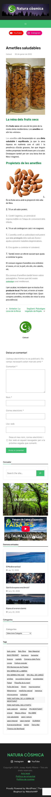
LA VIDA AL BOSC (25, 499)
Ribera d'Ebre (20, 713)
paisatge (23, 694)
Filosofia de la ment (22, 683)
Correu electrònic (15, 410)
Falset (9, 683)
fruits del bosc (13, 687)
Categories (11, 629)
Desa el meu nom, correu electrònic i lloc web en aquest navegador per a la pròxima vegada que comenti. (27, 440)
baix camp (11, 651)
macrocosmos (34, 687)
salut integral (12, 721)
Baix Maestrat (34, 651)
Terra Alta (35, 725)
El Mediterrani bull (13, 566)
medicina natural (25, 691)
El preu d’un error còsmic (16, 608)
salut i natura (26, 717)
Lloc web (10, 424)
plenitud (23, 709)
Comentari (11, 366)
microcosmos (12, 694)
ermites (10, 679)
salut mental (25, 721)
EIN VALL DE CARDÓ (35, 675)
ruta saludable (13, 717)
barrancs (24, 655)
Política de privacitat (25, 776)
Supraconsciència (14, 725)
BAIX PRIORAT (13, 655)
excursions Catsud (23, 679)
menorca (38, 691)
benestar (34, 655)
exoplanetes (38, 679)
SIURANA (36, 721)
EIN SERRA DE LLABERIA (17, 671)
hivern (23, 687)
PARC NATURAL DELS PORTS (19, 705)
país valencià (12, 709)
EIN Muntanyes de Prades (17, 667)
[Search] (40, 473)
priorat (9, 713)
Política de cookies (25, 779)
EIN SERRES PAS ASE (15, 675)
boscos (10, 659)
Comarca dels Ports (32, 659)
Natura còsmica (25, 754)
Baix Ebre (22, 651)
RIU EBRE (32, 713)
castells (18, 659)
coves (9, 663)
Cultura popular (20, 663)
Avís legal (25, 773)
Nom (9, 397)
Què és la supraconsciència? (17, 587)
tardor (26, 725)
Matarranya (11, 691)
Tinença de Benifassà (15, 729)
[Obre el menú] (25, 23)
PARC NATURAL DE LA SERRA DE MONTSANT (20, 699)
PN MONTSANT (35, 709)
